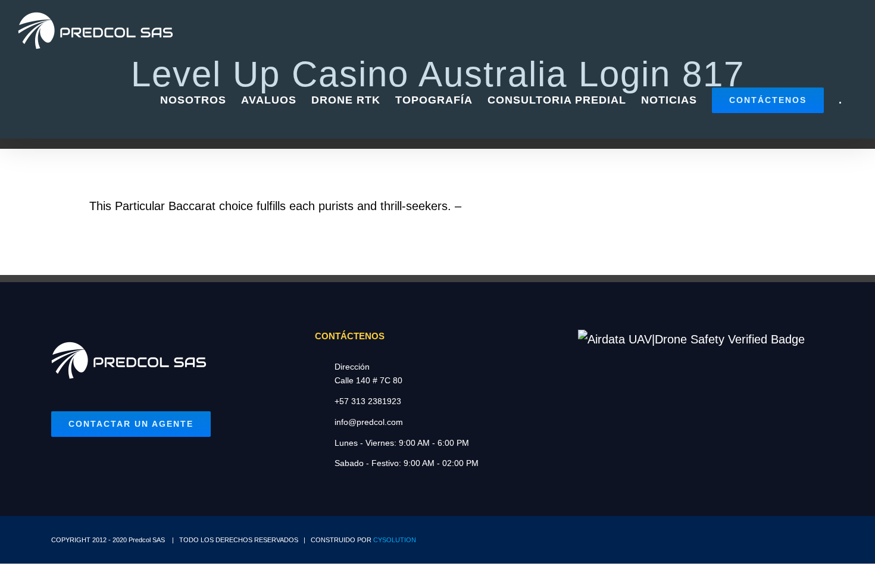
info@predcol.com (369, 422)
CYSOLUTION (394, 539)
